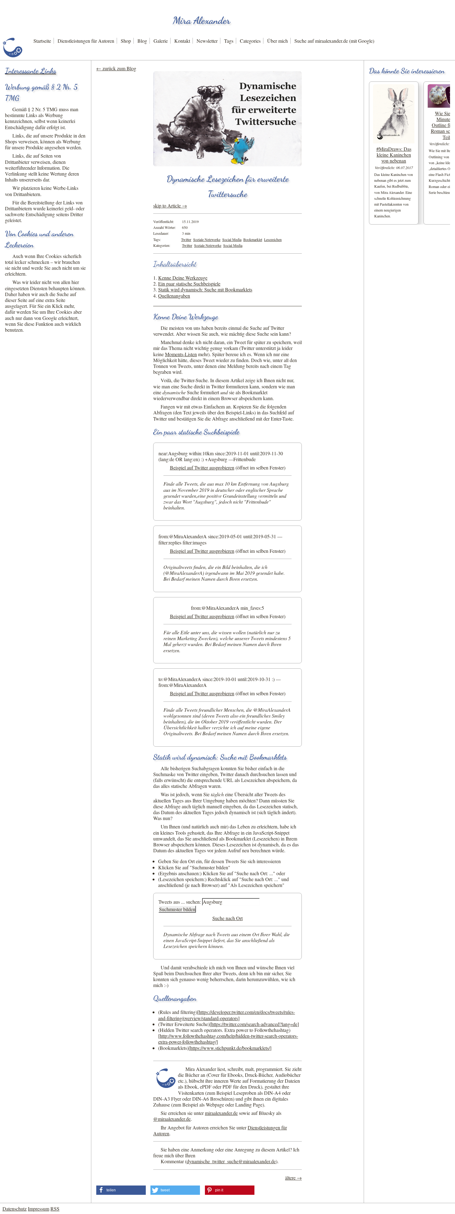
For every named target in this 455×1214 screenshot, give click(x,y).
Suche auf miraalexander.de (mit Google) (334, 40)
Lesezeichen (273, 239)
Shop (126, 40)
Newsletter (207, 40)
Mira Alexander (201, 20)
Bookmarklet (252, 239)
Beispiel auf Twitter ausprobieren (202, 467)
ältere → (293, 1177)
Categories (250, 40)
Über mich (277, 40)
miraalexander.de (221, 1113)
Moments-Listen (181, 354)
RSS (54, 1208)
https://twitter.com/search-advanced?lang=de (254, 1024)
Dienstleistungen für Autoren (86, 40)
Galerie (161, 40)
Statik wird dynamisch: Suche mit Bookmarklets (205, 289)
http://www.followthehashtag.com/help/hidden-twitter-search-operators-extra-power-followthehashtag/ (228, 1039)
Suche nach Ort (227, 918)
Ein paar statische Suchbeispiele (189, 283)
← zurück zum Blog (116, 68)
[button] (121, 1190)
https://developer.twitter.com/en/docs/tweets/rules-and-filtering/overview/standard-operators (226, 1015)
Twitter (186, 239)
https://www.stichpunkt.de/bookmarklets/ (230, 1048)
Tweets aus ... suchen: (179, 901)
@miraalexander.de (172, 1119)
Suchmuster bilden (177, 909)
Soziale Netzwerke (206, 239)
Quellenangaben (174, 295)
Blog (142, 40)
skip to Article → (170, 205)
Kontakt (182, 40)
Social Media (231, 239)
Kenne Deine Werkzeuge (182, 277)
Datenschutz (14, 1208)
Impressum (38, 1208)
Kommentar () (219, 1161)
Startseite (42, 40)
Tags (228, 40)
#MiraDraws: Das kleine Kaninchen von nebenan (393, 155)
